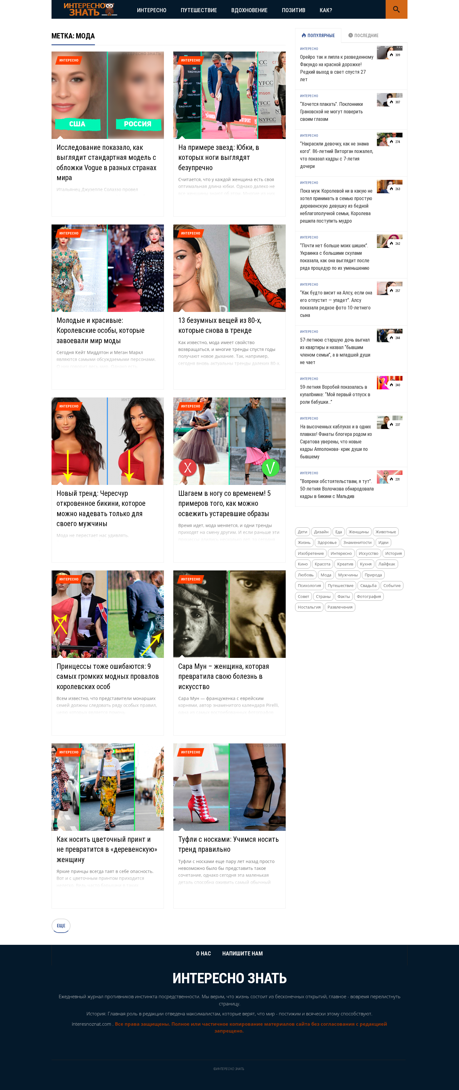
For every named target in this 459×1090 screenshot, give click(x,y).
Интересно (151, 10)
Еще (61, 925)
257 (397, 291)
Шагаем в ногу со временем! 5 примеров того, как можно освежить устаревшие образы (224, 503)
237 (397, 425)
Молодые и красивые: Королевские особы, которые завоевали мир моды (101, 330)
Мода (326, 575)
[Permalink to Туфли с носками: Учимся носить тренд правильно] (229, 787)
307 (397, 102)
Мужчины (348, 575)
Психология (309, 585)
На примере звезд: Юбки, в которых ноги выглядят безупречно (218, 157)
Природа (373, 575)
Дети (302, 532)
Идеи (383, 542)
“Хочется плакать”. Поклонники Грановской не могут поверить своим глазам (331, 111)
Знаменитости (357, 542)
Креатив (345, 564)
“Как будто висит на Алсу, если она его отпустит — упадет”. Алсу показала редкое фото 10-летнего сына (336, 304)
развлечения (340, 607)
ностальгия (309, 607)
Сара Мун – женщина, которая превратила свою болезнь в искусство (223, 676)
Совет (303, 596)
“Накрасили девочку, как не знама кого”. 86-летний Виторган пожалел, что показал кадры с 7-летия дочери (336, 155)
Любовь (306, 575)
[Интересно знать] (90, 9)
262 (397, 244)
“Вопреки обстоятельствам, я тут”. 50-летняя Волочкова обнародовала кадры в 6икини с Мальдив (337, 488)
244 (397, 338)
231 (397, 479)
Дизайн (321, 532)
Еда (338, 532)
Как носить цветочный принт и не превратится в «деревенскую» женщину (107, 849)
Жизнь (304, 542)
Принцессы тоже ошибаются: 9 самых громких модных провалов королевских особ (108, 676)
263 (397, 189)
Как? (326, 10)
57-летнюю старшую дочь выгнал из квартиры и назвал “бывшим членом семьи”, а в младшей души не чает (335, 351)
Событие (392, 585)
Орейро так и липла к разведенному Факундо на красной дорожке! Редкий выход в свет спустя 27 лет (336, 68)
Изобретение (311, 553)
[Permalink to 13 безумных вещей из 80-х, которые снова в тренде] (229, 268)
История (393, 553)
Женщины (359, 532)
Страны (323, 596)
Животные (386, 532)
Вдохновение (249, 10)
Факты (344, 596)
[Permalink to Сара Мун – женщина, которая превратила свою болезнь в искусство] (229, 614)
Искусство (368, 553)
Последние (366, 35)
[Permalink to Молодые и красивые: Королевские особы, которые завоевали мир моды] (108, 268)
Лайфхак (386, 564)
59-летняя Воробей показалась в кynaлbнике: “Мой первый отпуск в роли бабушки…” (335, 394)
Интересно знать (230, 978)
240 (397, 385)
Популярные (321, 35)
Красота (322, 564)
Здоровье (327, 542)
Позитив (293, 10)
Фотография (369, 596)
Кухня (366, 564)
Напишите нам (242, 953)
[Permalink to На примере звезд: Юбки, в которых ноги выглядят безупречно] (229, 95)
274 (397, 142)
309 (397, 55)
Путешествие (199, 10)
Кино (303, 564)
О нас (203, 953)
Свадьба (368, 585)
